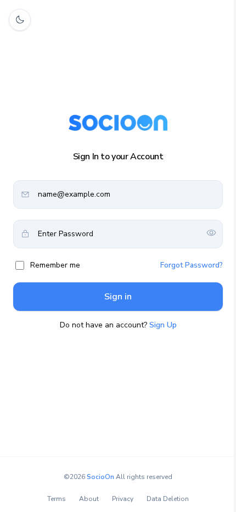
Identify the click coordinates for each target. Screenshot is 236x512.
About (89, 498)
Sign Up (163, 325)
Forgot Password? (191, 265)
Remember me (55, 265)
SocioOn (100, 476)
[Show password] (211, 233)
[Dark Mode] (20, 20)
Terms (56, 498)
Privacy (122, 498)
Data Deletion (168, 498)
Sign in (118, 297)
